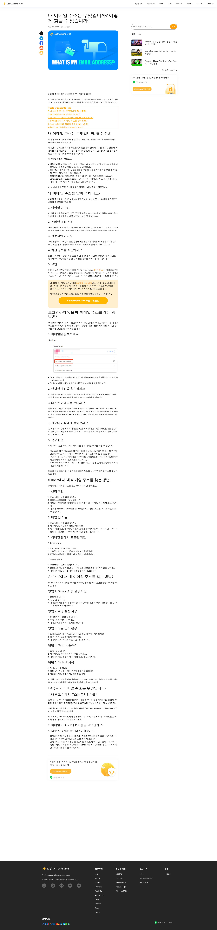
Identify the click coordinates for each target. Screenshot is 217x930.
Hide (69, 108)
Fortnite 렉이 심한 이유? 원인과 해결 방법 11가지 (161, 43)
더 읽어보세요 (169, 70)
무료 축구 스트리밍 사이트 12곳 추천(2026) (160, 52)
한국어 (210, 3)
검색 (173, 27)
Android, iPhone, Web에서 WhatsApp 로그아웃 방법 (160, 62)
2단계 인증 (98, 270)
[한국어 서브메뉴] (213, 3)
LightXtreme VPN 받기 (60, 771)
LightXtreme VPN (84, 283)
